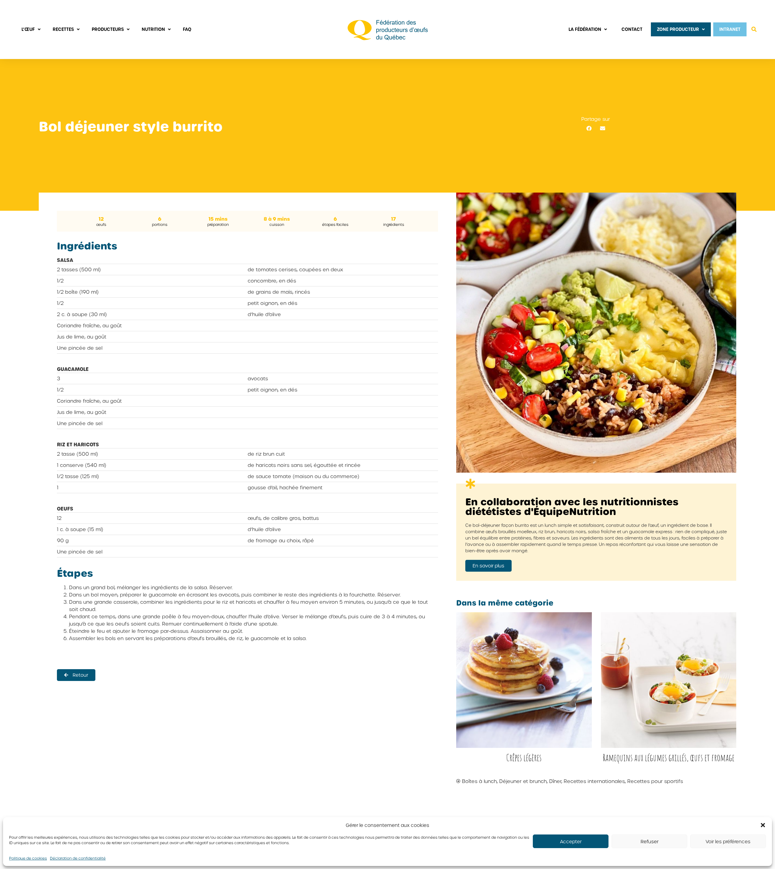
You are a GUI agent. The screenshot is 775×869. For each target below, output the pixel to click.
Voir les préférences (728, 841)
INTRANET (729, 29)
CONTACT (632, 29)
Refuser (649, 841)
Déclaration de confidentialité (78, 858)
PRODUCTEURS (108, 29)
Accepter (571, 841)
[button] (763, 825)
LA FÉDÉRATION (585, 29)
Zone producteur (678, 29)
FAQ (187, 29)
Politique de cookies (28, 858)
